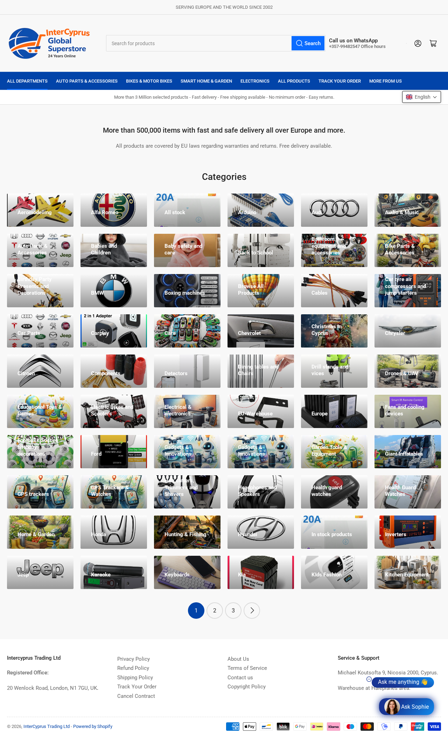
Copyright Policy (246, 687)
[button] (421, 97)
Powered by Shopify (92, 726)
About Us (238, 659)
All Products (294, 81)
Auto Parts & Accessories (87, 81)
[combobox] (216, 43)
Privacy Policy (133, 659)
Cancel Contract (136, 696)
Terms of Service (247, 668)
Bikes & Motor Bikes (149, 81)
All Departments (27, 81)
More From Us (385, 81)
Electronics (255, 81)
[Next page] (251, 610)
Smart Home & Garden (206, 81)
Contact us (240, 677)
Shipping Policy (135, 677)
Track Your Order (339, 81)
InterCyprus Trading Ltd (46, 726)
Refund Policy (133, 668)
